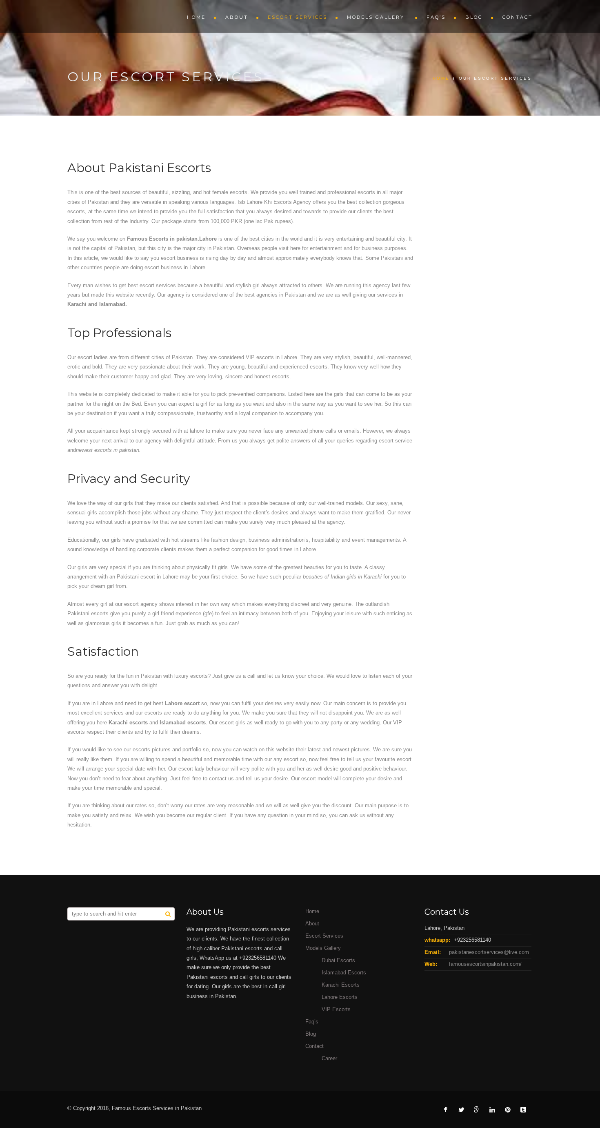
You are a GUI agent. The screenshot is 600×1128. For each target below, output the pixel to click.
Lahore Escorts (340, 997)
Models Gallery (377, 17)
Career (329, 1058)
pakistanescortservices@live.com (489, 952)
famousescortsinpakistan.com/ (485, 964)
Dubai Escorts (338, 960)
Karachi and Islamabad (96, 304)
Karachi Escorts (341, 985)
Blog (474, 17)
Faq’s (436, 17)
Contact (517, 17)
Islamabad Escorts (344, 972)
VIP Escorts (336, 1009)
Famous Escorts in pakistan (162, 239)
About (236, 17)
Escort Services (297, 17)
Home (196, 17)
